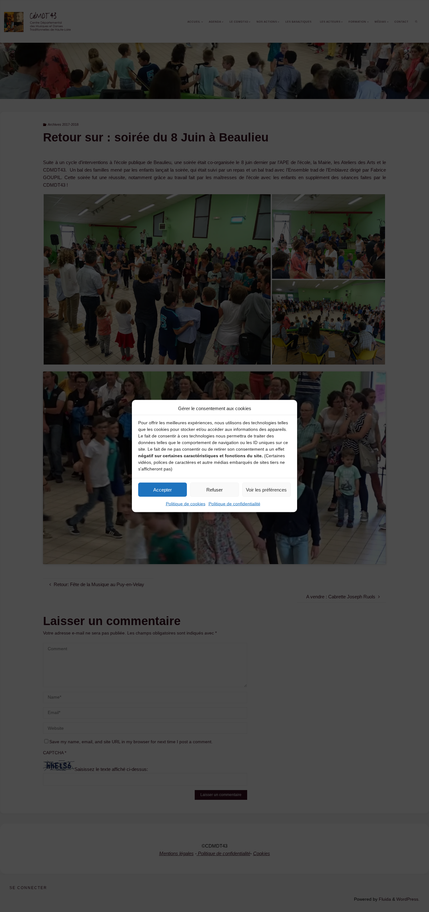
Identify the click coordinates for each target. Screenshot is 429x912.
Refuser (214, 489)
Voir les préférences (266, 489)
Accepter (162, 489)
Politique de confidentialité (234, 503)
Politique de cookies (185, 503)
